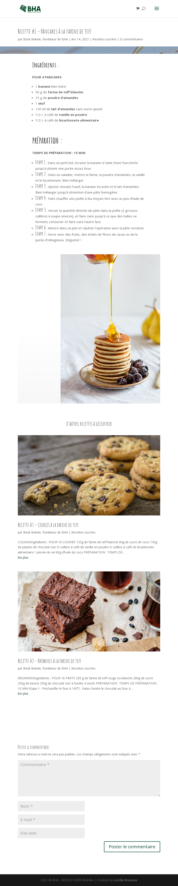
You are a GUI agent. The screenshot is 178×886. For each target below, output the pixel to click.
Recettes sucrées (104, 39)
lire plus (23, 557)
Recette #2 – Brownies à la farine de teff (49, 660)
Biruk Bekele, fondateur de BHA (45, 39)
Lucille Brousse (125, 880)
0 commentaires (131, 39)
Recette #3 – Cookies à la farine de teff (48, 524)
